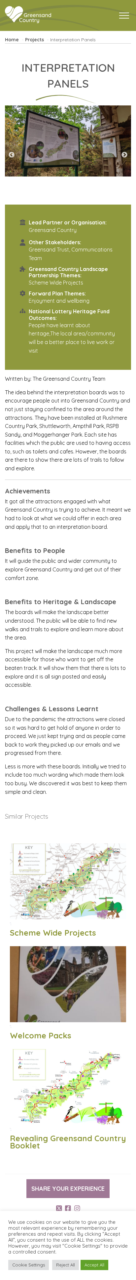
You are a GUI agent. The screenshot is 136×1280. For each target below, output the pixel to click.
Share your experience (68, 1188)
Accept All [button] (94, 1264)
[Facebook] (68, 1208)
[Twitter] (59, 1208)
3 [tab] (68, 198)
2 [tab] (58, 198)
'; (53, 929)
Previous (11, 155)
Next (124, 155)
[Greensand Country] (28, 14)
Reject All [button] (65, 1264)
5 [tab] (88, 198)
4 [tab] (78, 198)
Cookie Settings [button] (28, 1264)
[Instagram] (77, 1208)
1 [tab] (48, 198)
